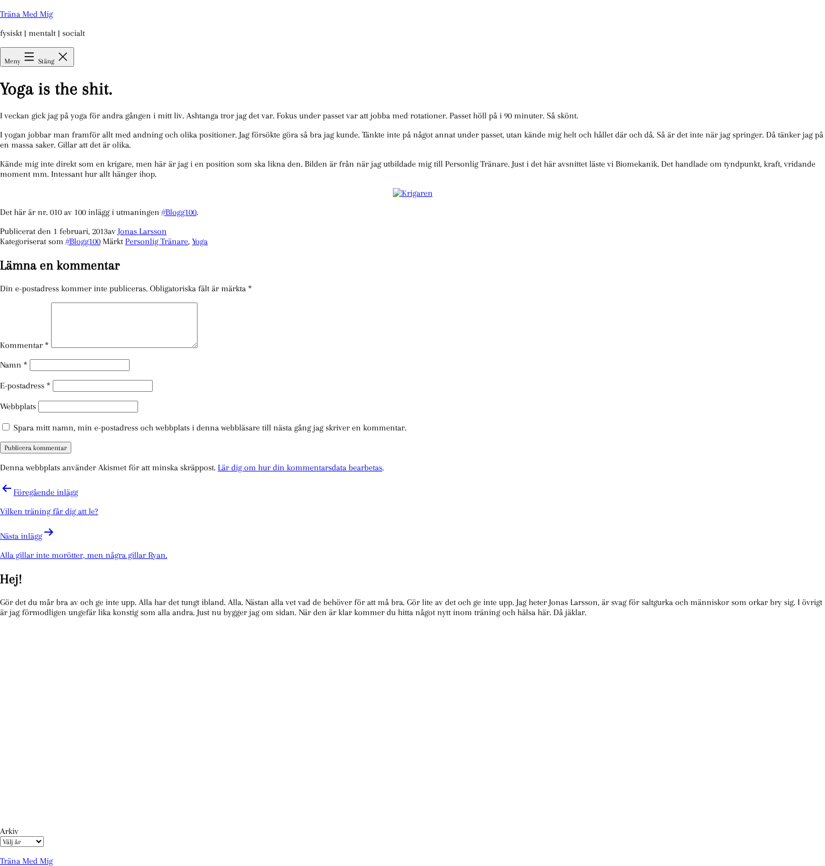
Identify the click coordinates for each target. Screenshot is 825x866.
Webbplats (18, 406)
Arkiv (9, 831)
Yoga (200, 241)
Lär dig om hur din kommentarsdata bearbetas (300, 467)
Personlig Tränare (156, 241)
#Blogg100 (179, 212)
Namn (13, 365)
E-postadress (25, 386)
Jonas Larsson (142, 231)
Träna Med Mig (26, 14)
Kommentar (24, 345)
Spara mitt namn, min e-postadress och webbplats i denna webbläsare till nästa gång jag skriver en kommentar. (209, 428)
